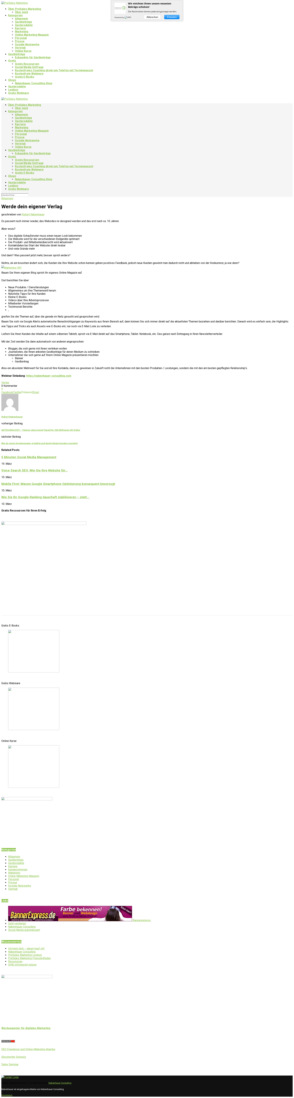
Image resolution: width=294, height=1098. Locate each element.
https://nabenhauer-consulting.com (48, 375)
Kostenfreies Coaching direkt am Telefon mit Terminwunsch (54, 70)
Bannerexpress (141, 920)
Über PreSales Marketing (24, 9)
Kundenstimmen (17, 869)
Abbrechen (152, 17)
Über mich (21, 12)
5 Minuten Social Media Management (28, 457)
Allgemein (21, 18)
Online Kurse (23, 51)
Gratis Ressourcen (27, 64)
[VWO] (128, 17)
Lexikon (13, 89)
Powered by (120, 17)
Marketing (21, 31)
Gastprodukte (24, 25)
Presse (19, 41)
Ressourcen (15, 961)
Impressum (6, 1095)
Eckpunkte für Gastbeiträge (33, 57)
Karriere (20, 28)
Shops (12, 80)
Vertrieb (20, 47)
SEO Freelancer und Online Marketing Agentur (28, 1049)
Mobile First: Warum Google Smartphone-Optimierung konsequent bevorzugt (58, 484)
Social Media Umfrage (29, 67)
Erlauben (172, 17)
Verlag (5, 382)
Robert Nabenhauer (33, 214)
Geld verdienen (17, 923)
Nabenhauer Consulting (22, 926)
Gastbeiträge (23, 21)
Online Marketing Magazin (32, 34)
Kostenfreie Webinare (29, 73)
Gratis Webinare (18, 93)
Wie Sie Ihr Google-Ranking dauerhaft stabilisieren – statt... (45, 497)
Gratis (12, 60)
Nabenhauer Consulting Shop (33, 83)
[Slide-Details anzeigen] (33, 671)
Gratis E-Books (24, 76)
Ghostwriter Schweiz (13, 1057)
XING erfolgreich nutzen (22, 964)
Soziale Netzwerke (27, 44)
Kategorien (15, 15)
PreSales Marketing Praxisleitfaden (29, 958)
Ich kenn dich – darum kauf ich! (26, 948)
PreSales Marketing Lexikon (25, 955)
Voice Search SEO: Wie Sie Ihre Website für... (34, 470)
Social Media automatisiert (24, 930)
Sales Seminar (10, 1064)
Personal (21, 38)
